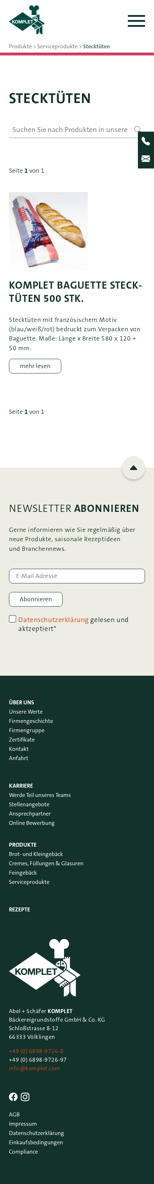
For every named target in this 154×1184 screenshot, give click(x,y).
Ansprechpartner (30, 813)
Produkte (23, 844)
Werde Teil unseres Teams (40, 795)
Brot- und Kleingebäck (36, 854)
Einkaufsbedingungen (36, 1142)
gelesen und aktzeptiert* (73, 624)
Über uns (21, 702)
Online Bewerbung (32, 823)
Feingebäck (23, 872)
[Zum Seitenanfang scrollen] (133, 467)
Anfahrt (18, 758)
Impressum (23, 1123)
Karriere (21, 785)
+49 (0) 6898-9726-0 (36, 1051)
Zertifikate (22, 739)
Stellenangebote (29, 804)
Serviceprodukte (29, 882)
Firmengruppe (26, 730)
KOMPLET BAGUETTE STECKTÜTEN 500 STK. (75, 292)
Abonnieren (36, 599)
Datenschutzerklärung (53, 619)
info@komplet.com (34, 1068)
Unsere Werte (26, 711)
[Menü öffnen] (136, 21)
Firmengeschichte (31, 721)
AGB (14, 1114)
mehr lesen (35, 366)
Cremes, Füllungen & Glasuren (46, 863)
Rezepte (19, 909)
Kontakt (19, 749)
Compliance (23, 1151)
